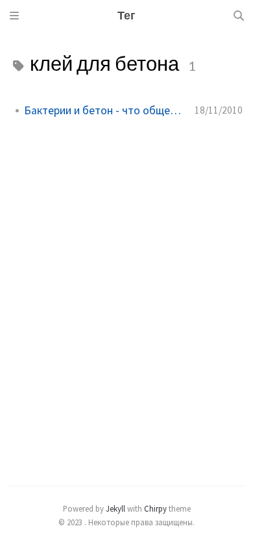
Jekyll (115, 508)
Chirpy (155, 508)
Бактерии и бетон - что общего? (104, 110)
